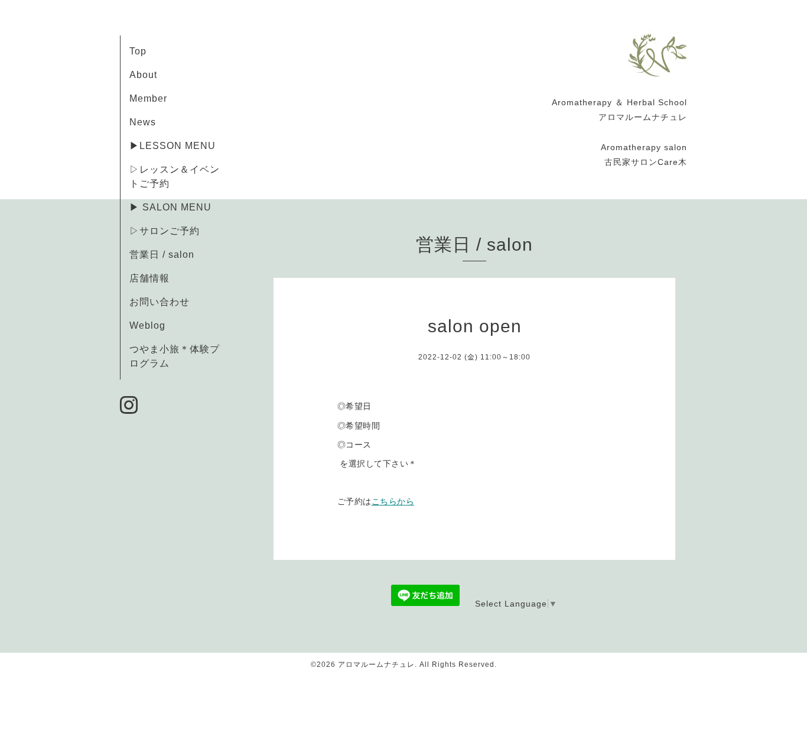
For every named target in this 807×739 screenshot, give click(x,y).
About (143, 75)
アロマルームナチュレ (376, 664)
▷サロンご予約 (164, 231)
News (142, 122)
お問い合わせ (159, 302)
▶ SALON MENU (170, 207)
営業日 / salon (161, 254)
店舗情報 (149, 278)
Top (138, 51)
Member (148, 98)
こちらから (393, 501)
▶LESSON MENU (172, 146)
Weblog (147, 325)
